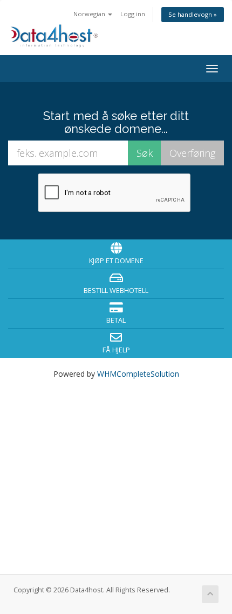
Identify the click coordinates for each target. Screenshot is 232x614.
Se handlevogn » (192, 14)
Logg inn (132, 14)
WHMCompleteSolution (138, 374)
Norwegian (90, 14)
